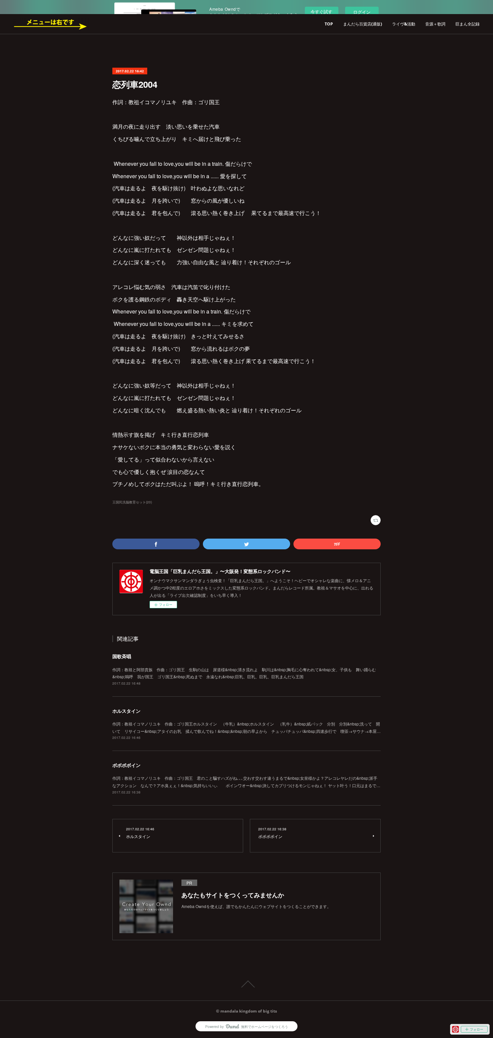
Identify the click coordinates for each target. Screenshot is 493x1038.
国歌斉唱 (121, 656)
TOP (329, 24)
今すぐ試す (321, 11)
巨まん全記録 (467, 24)
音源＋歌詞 (435, 24)
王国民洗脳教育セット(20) (132, 502)
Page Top (246, 984)
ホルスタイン (126, 710)
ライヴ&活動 (403, 24)
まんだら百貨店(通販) (362, 24)
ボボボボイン (126, 765)
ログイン (362, 12)
